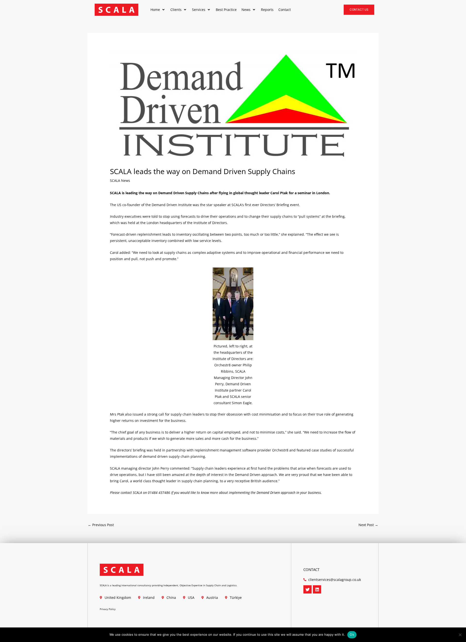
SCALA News (120, 180)
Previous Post (101, 524)
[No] (460, 634)
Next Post (368, 524)
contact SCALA (131, 492)
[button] (158, 9)
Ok (352, 634)
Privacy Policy (108, 609)
